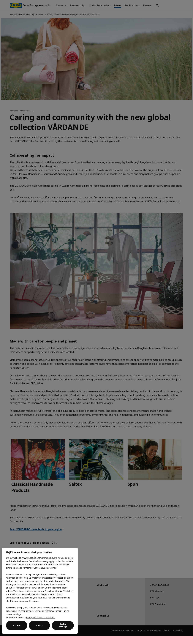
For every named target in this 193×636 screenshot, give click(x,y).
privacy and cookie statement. (40, 617)
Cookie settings (63, 625)
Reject (39, 625)
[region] (40, 591)
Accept (16, 625)
